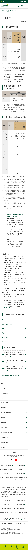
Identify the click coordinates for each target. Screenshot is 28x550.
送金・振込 (5, 320)
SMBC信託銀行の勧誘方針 (6, 508)
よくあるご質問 (4, 403)
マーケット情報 (4, 393)
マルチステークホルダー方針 (6, 523)
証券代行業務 (4, 427)
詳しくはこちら (7, 308)
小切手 (4, 328)
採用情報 (3, 447)
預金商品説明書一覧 (21, 500)
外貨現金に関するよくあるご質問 (10, 375)
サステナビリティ (5, 437)
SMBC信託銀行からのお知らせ (6, 469)
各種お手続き (4, 408)
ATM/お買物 (5, 337)
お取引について (7, 500)
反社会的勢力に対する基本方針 (6, 512)
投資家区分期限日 (20, 465)
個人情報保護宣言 (20, 473)
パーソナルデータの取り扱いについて (7, 478)
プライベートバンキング (6, 412)
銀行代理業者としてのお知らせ (20, 508)
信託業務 (3, 417)
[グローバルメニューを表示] (26, 6)
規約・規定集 (7, 473)
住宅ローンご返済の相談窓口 (6, 465)
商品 (2, 383)
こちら (11, 239)
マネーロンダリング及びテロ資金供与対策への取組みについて (21, 513)
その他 (4, 342)
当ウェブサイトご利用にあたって (21, 518)
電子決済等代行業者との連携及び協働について (7, 518)
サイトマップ (14, 483)
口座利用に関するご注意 (20, 523)
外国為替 (4, 333)
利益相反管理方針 (20, 504)
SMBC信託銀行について (6, 432)
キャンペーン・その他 (6, 398)
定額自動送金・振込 (7, 324)
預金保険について (7, 504)
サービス (3, 388)
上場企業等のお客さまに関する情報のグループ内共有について (21, 478)
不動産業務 (3, 422)
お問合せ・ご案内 (5, 442)
